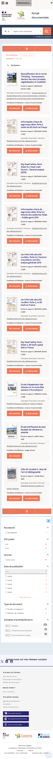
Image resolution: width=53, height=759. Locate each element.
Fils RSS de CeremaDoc (11, 682)
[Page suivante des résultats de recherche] (43, 48)
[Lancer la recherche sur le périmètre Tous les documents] (47, 31)
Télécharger (32, 108)
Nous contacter (9, 692)
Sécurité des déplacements (26, 141)
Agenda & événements (11, 701)
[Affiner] (27, 48)
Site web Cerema (14, 713)
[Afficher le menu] (3, 2)
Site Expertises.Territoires (17, 719)
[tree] (26, 630)
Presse (30, 750)
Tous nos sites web (15, 724)
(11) (25, 597)
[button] (51, 2)
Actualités (7, 704)
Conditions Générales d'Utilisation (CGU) (25, 748)
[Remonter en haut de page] (48, 754)
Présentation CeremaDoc (12, 679)
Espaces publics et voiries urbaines (29, 403)
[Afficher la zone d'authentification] (8, 3)
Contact (20, 750)
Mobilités (10, 141)
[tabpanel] (26, 343)
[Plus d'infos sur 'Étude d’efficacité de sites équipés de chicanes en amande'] (13, 431)
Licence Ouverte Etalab (33, 103)
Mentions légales (25, 745)
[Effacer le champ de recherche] (41, 31)
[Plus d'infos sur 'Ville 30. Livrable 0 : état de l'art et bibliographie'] (13, 474)
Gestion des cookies (40, 753)
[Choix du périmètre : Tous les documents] (7, 31)
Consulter (15, 108)
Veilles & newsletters (11, 707)
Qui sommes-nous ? (10, 676)
